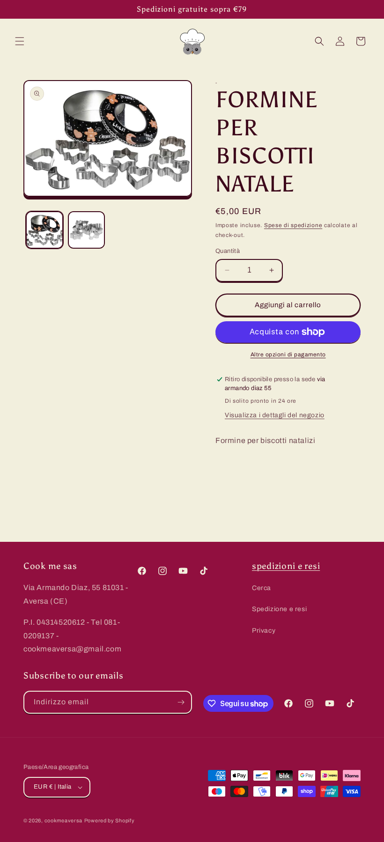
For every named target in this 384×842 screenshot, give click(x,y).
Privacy (263, 630)
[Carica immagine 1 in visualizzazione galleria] (44, 230)
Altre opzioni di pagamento (288, 354)
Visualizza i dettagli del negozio (275, 415)
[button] (19, 41)
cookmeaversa (63, 820)
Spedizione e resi (279, 609)
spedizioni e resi (286, 566)
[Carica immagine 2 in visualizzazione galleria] (86, 230)
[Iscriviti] (180, 702)
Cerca (261, 587)
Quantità (227, 251)
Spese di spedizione (293, 225)
